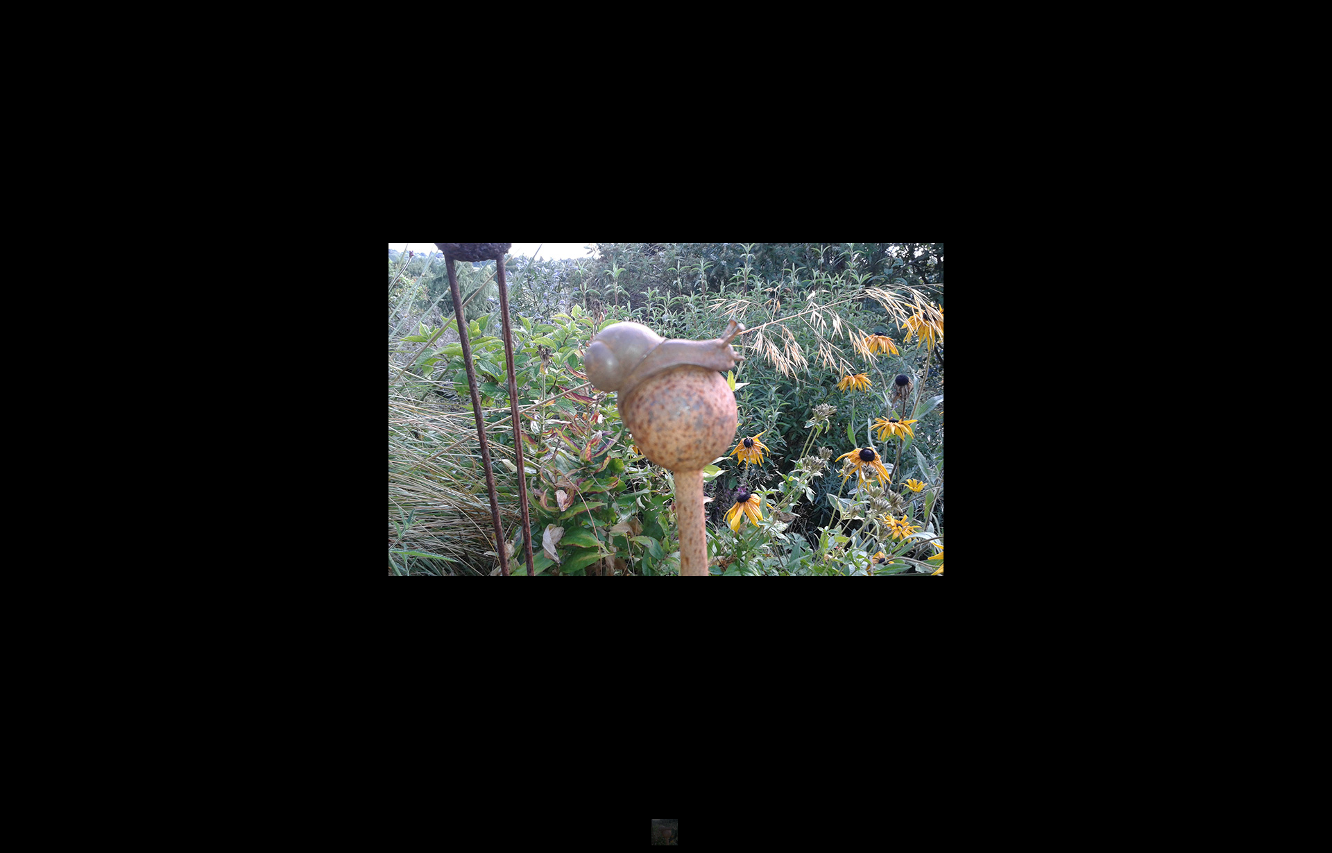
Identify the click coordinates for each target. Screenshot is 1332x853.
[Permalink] (643, 547)
